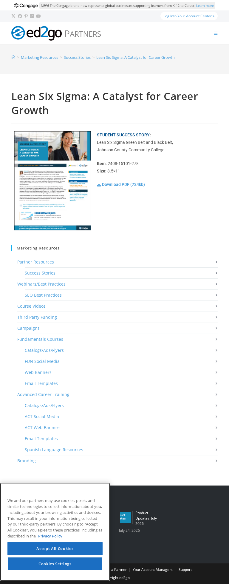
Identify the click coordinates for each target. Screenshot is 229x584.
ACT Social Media (42, 416)
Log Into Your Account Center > (189, 16)
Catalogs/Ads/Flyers (44, 350)
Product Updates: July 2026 (146, 518)
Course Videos (31, 306)
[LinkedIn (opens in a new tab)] (32, 16)
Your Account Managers (153, 569)
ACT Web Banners (43, 427)
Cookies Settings (55, 563)
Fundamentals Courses (40, 339)
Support (185, 569)
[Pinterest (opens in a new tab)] (26, 16)
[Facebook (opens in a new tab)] (20, 16)
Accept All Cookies (54, 548)
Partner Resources (35, 262)
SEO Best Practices (43, 295)
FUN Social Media (42, 361)
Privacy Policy (50, 536)
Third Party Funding (37, 317)
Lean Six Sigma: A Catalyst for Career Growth (135, 57)
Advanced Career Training (43, 394)
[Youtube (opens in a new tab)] (38, 16)
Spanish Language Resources (54, 449)
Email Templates (41, 383)
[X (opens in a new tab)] (14, 16)
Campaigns (28, 328)
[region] (55, 532)
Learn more (205, 5)
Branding (26, 460)
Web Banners (38, 372)
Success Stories (40, 273)
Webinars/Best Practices (41, 284)
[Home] (13, 57)
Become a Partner (112, 569)
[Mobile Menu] (216, 33)
